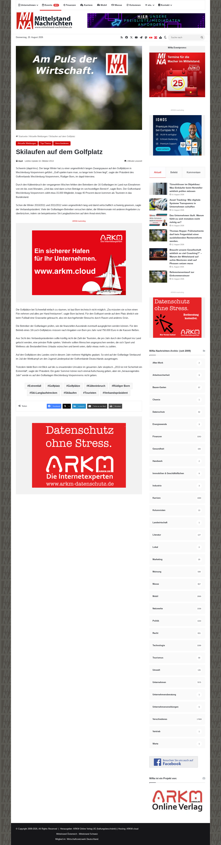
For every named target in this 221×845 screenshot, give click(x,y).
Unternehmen (28, 5)
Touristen (90, 392)
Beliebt (173, 172)
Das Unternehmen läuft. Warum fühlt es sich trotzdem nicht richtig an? (187, 218)
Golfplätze (74, 386)
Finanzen (70, 5)
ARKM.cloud (132, 829)
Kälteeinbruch (96, 386)
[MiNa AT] (155, 37)
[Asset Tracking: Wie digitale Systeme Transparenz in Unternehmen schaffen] (158, 204)
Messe (118, 5)
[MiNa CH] (150, 37)
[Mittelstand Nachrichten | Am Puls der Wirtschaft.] (44, 22)
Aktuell (157, 172)
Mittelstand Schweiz (88, 834)
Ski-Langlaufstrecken (44, 392)
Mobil (103, 5)
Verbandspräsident (116, 392)
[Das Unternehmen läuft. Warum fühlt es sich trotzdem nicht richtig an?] (158, 220)
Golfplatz (54, 386)
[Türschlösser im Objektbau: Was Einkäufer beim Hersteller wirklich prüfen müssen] (158, 189)
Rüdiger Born (121, 386)
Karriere (88, 5)
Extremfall (35, 386)
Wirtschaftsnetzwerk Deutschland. (83, 839)
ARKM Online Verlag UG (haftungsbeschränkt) (94, 829)
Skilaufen (71, 392)
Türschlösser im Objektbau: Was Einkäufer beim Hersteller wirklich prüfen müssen (186, 187)
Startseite (23, 136)
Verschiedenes (62, 143)
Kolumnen (135, 5)
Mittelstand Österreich (66, 834)
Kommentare (193, 172)
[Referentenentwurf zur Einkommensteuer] (158, 277)
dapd (20, 161)
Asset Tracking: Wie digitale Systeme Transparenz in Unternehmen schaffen (185, 203)
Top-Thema (45, 143)
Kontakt (165, 5)
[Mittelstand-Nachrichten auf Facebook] (173, 767)
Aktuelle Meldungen (38, 136)
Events (51, 5)
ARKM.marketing (79, 221)
